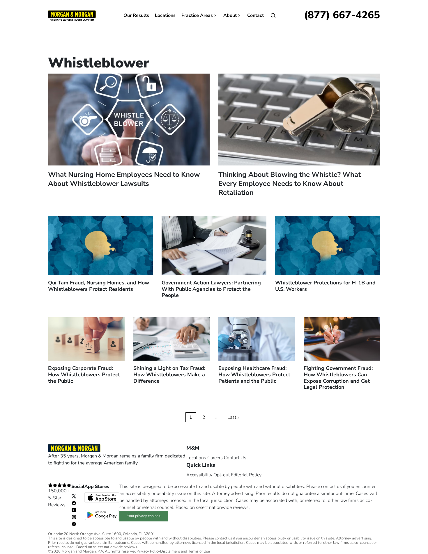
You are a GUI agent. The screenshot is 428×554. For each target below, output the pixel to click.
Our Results (136, 15)
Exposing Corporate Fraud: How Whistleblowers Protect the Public (84, 374)
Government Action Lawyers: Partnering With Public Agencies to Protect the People (211, 289)
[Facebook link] (74, 503)
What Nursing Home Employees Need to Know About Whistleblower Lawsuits (124, 179)
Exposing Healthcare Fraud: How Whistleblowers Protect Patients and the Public (254, 374)
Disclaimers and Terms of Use (185, 551)
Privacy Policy (148, 551)
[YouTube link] (74, 510)
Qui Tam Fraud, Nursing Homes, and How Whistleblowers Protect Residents (98, 286)
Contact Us (235, 458)
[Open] (273, 15)
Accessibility (199, 475)
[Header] (72, 15)
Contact (255, 15)
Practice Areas (197, 15)
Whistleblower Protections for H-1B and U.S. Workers (325, 286)
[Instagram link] (74, 517)
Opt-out (221, 475)
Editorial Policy (246, 475)
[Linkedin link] (74, 524)
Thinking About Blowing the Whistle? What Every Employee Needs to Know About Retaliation (289, 183)
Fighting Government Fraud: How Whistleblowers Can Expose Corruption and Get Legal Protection (338, 378)
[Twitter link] (74, 496)
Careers (215, 458)
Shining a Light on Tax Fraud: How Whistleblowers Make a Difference (169, 374)
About (230, 15)
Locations (165, 15)
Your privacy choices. (144, 516)
